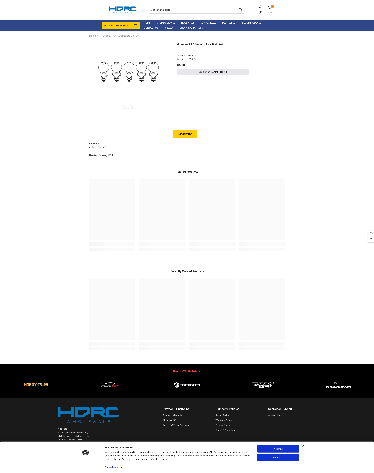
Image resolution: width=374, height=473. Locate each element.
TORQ (187, 392)
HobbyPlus (36, 392)
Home (92, 35)
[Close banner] (303, 446)
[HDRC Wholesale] (35, 385)
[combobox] (192, 9)
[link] (112, 244)
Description (184, 133)
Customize (276, 457)
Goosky (192, 55)
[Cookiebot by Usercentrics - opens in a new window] (85, 467)
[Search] (196, 9)
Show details (111, 467)
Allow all (278, 449)
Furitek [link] (111, 392)
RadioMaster (338, 392)
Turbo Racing (262, 392)
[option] (128, 67)
